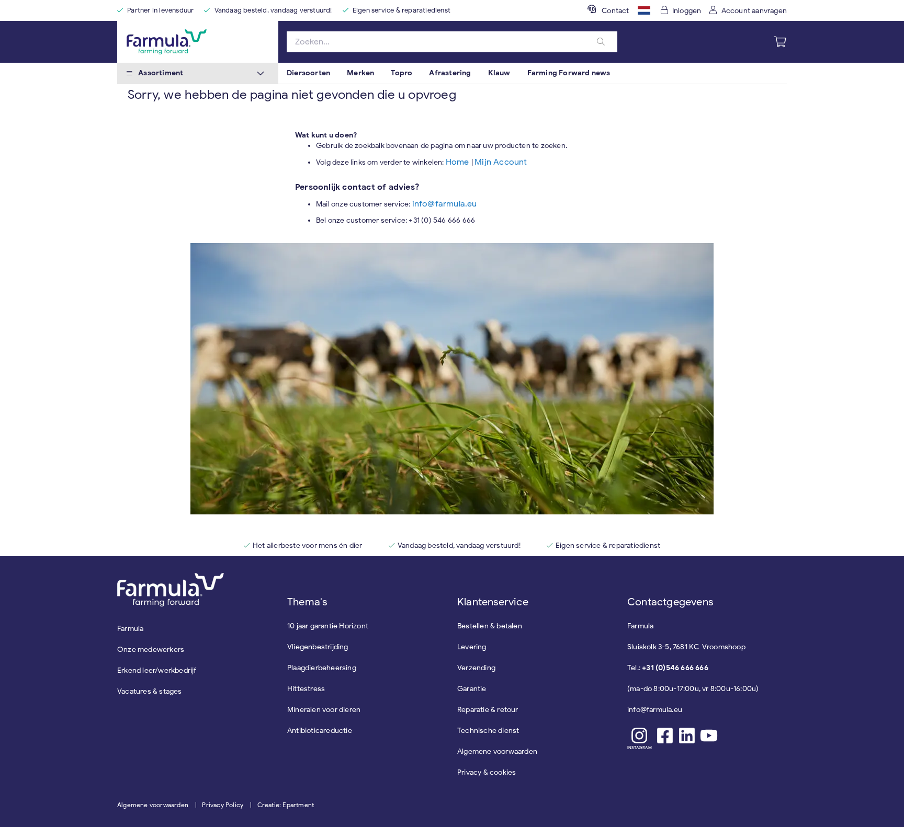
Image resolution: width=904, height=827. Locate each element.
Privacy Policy (222, 805)
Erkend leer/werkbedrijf (157, 670)
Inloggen (687, 10)
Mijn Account (500, 162)
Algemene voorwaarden (152, 805)
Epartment (298, 805)
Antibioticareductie (319, 730)
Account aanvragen (754, 10)
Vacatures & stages (149, 691)
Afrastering (450, 72)
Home (458, 162)
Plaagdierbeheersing (321, 667)
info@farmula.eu (444, 204)
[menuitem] (308, 73)
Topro (401, 72)
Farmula (130, 628)
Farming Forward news (569, 72)
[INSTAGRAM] (639, 735)
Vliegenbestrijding (317, 646)
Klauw (499, 72)
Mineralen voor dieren (323, 709)
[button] (644, 10)
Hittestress (306, 688)
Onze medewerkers (150, 649)
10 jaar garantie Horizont (327, 626)
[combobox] (452, 41)
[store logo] (197, 42)
